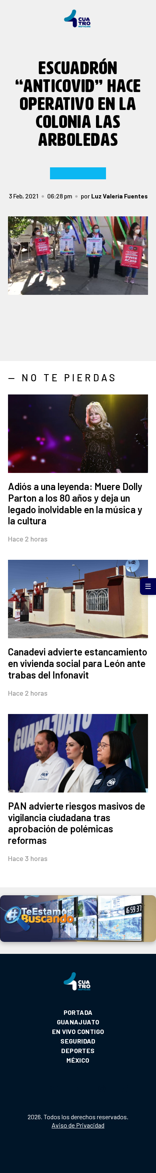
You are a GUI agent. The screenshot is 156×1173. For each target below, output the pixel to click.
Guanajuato (78, 1022)
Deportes (77, 1050)
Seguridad (78, 1041)
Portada (78, 1012)
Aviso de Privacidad (78, 1125)
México (77, 1060)
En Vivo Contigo (78, 1031)
